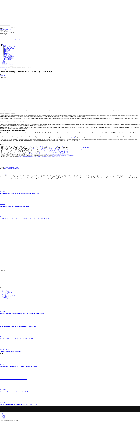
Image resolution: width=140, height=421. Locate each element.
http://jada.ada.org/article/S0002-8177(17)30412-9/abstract (83, 147)
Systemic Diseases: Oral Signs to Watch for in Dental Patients (13, 379)
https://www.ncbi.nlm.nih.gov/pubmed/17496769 (59, 151)
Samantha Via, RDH (3, 75)
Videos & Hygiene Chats (8, 57)
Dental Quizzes (7, 49)
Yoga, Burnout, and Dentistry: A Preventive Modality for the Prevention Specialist (18, 404)
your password (12, 27)
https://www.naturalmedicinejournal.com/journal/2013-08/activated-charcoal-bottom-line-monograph (45, 146)
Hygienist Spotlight (7, 59)
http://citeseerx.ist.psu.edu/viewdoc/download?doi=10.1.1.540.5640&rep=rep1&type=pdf (52, 152)
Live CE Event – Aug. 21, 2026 (9, 46)
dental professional (73, 137)
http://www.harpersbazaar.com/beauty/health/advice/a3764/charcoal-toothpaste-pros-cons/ (49, 150)
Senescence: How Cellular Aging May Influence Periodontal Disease (15, 206)
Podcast (3, 61)
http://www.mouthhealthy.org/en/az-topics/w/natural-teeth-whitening (57, 154)
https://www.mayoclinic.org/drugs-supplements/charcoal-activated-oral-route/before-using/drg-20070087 (47, 153)
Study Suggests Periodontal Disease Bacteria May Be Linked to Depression (16, 391)
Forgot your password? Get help (5, 29)
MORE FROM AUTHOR (14, 180)
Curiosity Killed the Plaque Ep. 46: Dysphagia (10, 351)
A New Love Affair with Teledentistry (11, 167)
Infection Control (7, 54)
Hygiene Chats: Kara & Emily (9, 58)
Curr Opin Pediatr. (34, 151)
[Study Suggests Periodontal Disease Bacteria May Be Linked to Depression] (6, 388)
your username (12, 26)
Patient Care (6, 52)
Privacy (3, 414)
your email (12, 32)
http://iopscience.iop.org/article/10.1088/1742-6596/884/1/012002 (63, 155)
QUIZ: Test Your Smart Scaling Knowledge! (11, 168)
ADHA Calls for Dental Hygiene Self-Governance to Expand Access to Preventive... (18, 326)
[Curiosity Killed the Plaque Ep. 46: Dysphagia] (6, 348)
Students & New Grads (8, 55)
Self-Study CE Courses (8, 47)
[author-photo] (2, 173)
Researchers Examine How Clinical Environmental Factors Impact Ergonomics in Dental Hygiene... (22, 313)
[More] (27, 79)
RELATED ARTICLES (4, 180)
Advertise (4, 416)
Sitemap (3, 418)
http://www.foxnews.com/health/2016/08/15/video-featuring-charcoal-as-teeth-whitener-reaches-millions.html (50, 148)
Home (3, 44)
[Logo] (4, 42)
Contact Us (4, 417)
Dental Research (7, 51)
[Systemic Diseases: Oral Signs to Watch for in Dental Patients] (6, 375)
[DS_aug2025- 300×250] (8, 285)
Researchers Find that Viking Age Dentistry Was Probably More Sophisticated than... (19, 338)
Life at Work (6, 53)
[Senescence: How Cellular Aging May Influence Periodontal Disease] (6, 203)
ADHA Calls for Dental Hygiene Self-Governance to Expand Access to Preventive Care (19, 193)
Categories (4, 45)
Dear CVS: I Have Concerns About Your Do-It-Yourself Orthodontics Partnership (18, 366)
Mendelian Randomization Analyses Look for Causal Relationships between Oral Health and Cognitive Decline (25, 218)
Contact (3, 62)
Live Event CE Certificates (9, 48)
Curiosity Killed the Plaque (9, 56)
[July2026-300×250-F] (8, 233)
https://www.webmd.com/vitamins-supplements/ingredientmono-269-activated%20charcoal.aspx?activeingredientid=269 (39, 156)
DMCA (3, 415)
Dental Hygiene (7, 50)
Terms (3, 413)
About (3, 60)
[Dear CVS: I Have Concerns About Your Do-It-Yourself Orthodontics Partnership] (6, 363)
